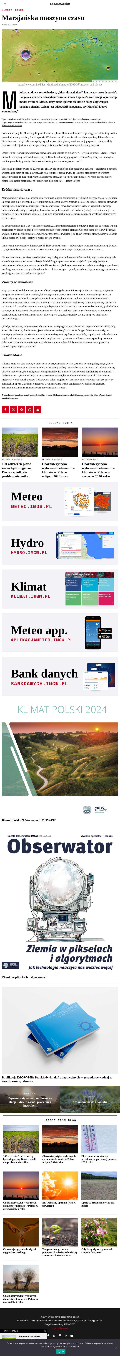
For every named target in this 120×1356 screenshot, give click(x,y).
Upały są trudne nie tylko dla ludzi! (98, 1204)
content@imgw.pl (60, 1328)
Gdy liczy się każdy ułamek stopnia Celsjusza (97, 1251)
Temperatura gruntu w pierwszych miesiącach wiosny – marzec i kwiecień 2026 (59, 1252)
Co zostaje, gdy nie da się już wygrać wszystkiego (19, 1251)
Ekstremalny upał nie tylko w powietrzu (59, 1204)
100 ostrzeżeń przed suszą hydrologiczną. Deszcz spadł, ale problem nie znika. (17, 470)
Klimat (7, 10)
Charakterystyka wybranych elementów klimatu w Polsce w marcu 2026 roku (20, 1299)
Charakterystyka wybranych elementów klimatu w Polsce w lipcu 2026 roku (58, 470)
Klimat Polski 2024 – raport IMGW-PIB (29, 820)
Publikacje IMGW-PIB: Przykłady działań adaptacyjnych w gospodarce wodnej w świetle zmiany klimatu (57, 1079)
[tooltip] (5, 409)
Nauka (19, 10)
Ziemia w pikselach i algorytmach (24, 977)
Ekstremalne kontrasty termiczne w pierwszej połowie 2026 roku (99, 1159)
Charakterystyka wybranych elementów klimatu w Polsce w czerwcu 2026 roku (98, 470)
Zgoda (61, 1351)
